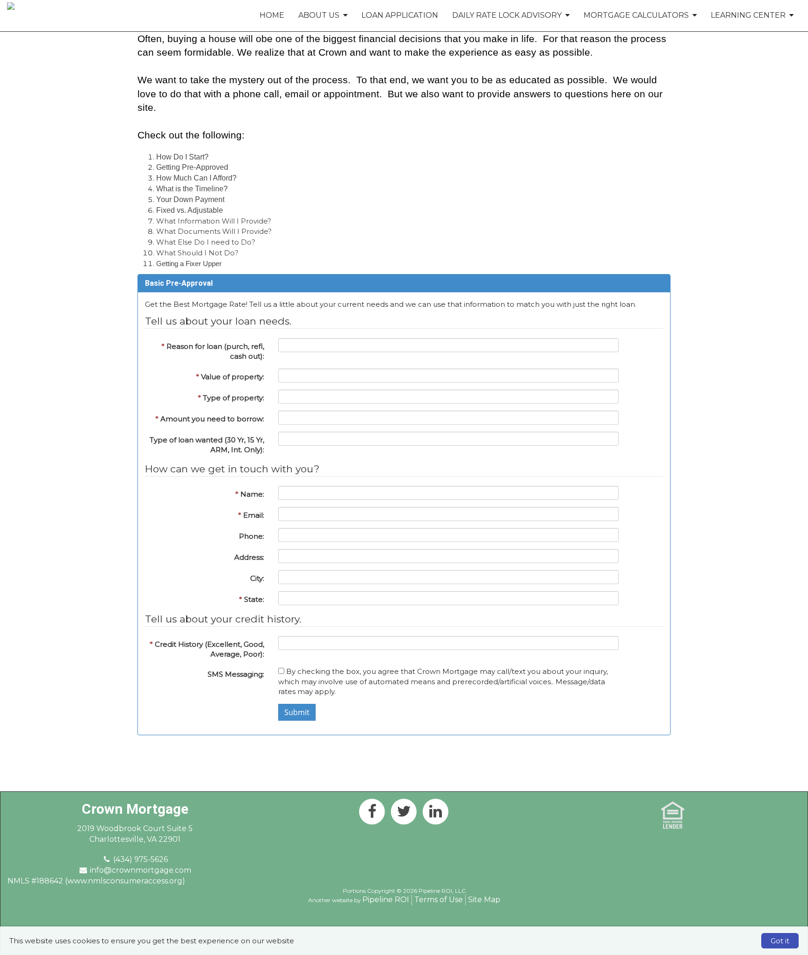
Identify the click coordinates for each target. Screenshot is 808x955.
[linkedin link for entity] (436, 811)
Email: (251, 515)
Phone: (251, 536)
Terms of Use (438, 899)
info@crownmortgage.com (140, 870)
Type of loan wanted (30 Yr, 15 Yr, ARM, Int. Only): (207, 444)
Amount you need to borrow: (209, 418)
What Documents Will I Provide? (214, 231)
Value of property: (230, 376)
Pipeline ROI (385, 899)
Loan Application (399, 15)
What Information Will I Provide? (213, 221)
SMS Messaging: (236, 674)
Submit (297, 712)
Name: (249, 494)
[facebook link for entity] (372, 811)
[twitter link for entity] (404, 811)
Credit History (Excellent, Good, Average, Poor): (207, 649)
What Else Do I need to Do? (205, 242)
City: (257, 578)
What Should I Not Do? (197, 252)
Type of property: (231, 397)
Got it (780, 940)
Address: (249, 557)
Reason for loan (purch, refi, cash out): (212, 351)
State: (251, 599)
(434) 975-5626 (140, 859)
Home (272, 15)
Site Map (484, 899)
